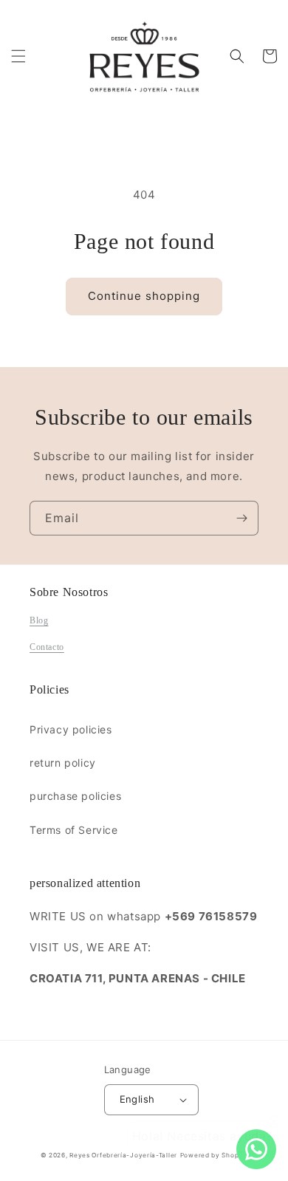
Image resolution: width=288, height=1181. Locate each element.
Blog (39, 620)
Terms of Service (74, 830)
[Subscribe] (241, 518)
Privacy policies (71, 729)
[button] (18, 56)
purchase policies (75, 796)
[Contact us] (256, 1149)
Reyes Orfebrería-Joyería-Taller (123, 1155)
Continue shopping (144, 296)
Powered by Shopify (214, 1155)
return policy (63, 762)
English (137, 1099)
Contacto (47, 647)
